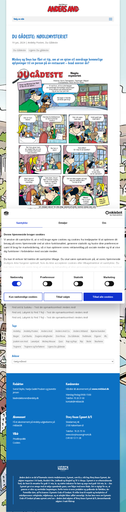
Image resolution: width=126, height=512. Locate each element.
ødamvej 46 (73, 421)
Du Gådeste (51, 42)
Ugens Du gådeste (39, 50)
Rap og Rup (71, 341)
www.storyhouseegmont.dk (78, 434)
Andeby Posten (36, 42)
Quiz (61, 341)
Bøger (16, 336)
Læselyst (35, 341)
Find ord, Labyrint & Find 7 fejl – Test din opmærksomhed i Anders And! (50, 312)
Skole (88, 341)
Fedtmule (87, 336)
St (67, 421)
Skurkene (98, 341)
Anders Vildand (80, 331)
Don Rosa (60, 336)
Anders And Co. (62, 331)
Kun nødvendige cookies (23, 296)
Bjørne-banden (98, 331)
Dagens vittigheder (44, 336)
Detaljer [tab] (63, 222)
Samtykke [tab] (22, 222)
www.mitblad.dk (100, 388)
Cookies (16, 442)
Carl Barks (27, 336)
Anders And (46, 331)
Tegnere (17, 346)
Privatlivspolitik (19, 438)
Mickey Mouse (48, 341)
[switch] (47, 283)
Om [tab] (104, 222)
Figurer (97, 336)
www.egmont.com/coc (45, 498)
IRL (105, 336)
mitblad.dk (17, 425)
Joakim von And (20, 341)
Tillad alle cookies (103, 296)
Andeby (17, 331)
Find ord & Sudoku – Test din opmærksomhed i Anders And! (44, 307)
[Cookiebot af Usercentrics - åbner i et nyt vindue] (108, 213)
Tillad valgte (63, 296)
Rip (81, 341)
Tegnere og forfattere (34, 346)
